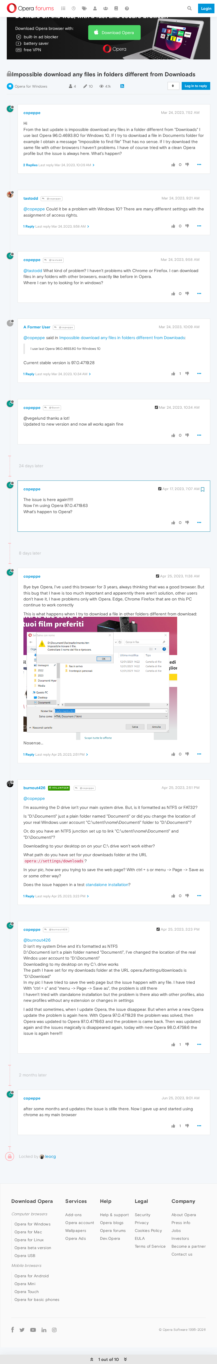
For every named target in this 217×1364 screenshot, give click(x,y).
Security (142, 1214)
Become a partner (189, 1246)
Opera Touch (26, 1291)
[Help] (126, 8)
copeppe (31, 112)
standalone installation (107, 884)
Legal (141, 1201)
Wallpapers (75, 1230)
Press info (181, 1222)
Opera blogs (111, 1222)
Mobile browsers (26, 1265)
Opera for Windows (31, 86)
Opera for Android (31, 1276)
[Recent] (74, 8)
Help (105, 1201)
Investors (180, 1238)
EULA (140, 1238)
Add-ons (73, 1214)
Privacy (142, 1222)
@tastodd (55, 260)
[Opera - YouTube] (33, 1330)
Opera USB (25, 1255)
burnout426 (34, 788)
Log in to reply (196, 86)
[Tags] (84, 8)
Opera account (79, 1222)
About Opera (184, 1214)
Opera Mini (24, 1283)
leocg (50, 1156)
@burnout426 (58, 929)
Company (183, 1201)
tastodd (30, 198)
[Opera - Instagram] (54, 1330)
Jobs (176, 1230)
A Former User (36, 327)
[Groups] (105, 8)
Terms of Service (150, 1246)
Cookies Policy (148, 1230)
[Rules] (116, 8)
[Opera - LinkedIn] (44, 1330)
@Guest (54, 407)
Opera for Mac (28, 1232)
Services (76, 1201)
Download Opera (118, 32)
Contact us (182, 1254)
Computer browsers (29, 1214)
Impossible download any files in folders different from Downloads (122, 337)
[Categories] (63, 8)
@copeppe (53, 198)
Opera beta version (32, 1247)
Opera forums (113, 1230)
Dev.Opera (110, 1238)
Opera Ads (75, 1238)
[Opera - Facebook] (12, 1329)
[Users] (95, 8)
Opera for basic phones (37, 1299)
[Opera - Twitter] (22, 1330)
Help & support (114, 1214)
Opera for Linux (29, 1240)
